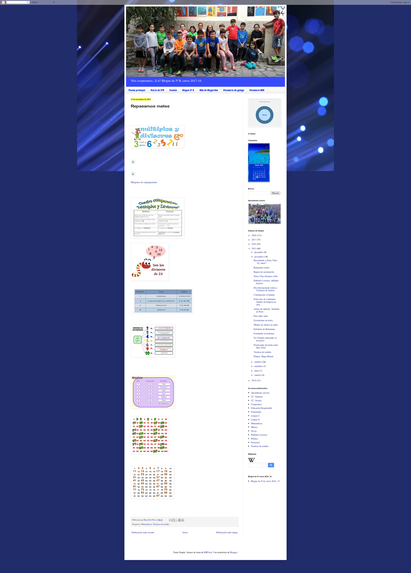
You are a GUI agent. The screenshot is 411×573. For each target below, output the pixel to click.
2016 (254, 243)
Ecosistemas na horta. (263, 320)
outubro (258, 361)
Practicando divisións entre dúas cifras (266, 346)
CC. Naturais (257, 396)
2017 (254, 239)
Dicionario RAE (256, 90)
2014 (254, 380)
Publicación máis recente (143, 532)
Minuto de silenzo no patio (266, 324)
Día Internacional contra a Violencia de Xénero (265, 289)
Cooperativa (256, 404)
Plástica (254, 438)
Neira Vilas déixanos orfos (266, 276)
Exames (173, 90)
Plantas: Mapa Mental (263, 356)
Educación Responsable (261, 407)
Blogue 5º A (188, 90)
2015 (254, 248)
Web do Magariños (209, 90)
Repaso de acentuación (264, 271)
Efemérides (256, 411)
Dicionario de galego (233, 90)
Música (254, 427)
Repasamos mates (261, 267)
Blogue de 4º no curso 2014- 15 (265, 481)
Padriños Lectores (259, 434)
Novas (254, 430)
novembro (259, 256)
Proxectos (255, 442)
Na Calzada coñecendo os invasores (265, 339)
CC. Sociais (256, 400)
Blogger (233, 552)
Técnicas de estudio (161, 524)
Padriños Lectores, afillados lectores (266, 282)
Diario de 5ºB (157, 90)
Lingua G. (255, 419)
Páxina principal (137, 90)
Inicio (185, 532)
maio (256, 370)
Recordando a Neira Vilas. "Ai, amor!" (266, 262)
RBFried (208, 552)
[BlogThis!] (173, 520)
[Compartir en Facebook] (179, 520)
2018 (254, 235)
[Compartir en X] (176, 520)
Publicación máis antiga (227, 532)
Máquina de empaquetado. (144, 182)
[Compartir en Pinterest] (182, 520)
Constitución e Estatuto (264, 294)
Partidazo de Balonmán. (264, 329)
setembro (258, 366)
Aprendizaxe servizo (260, 392)
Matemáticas (146, 524)
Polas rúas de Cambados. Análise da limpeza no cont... (265, 302)
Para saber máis (261, 315)
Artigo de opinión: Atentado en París (266, 310)
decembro (259, 252)
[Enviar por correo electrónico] (170, 520)
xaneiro (258, 374)
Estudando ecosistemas (264, 333)
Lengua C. (255, 415)
